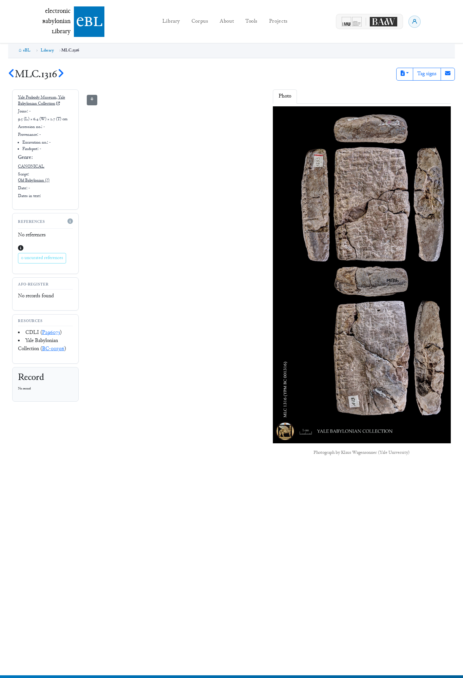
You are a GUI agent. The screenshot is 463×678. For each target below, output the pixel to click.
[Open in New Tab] (337, 116)
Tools (251, 21)
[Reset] (311, 116)
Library (171, 21)
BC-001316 (53, 349)
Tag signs (427, 74)
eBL (27, 50)
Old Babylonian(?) (33, 180)
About (227, 21)
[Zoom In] (283, 116)
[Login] (414, 22)
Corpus (200, 21)
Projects (278, 21)
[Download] (324, 116)
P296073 (51, 332)
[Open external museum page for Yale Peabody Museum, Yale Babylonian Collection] (58, 104)
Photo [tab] (285, 96)
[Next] (60, 75)
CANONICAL (31, 166)
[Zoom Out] (297, 116)
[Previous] (11, 75)
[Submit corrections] (448, 74)
